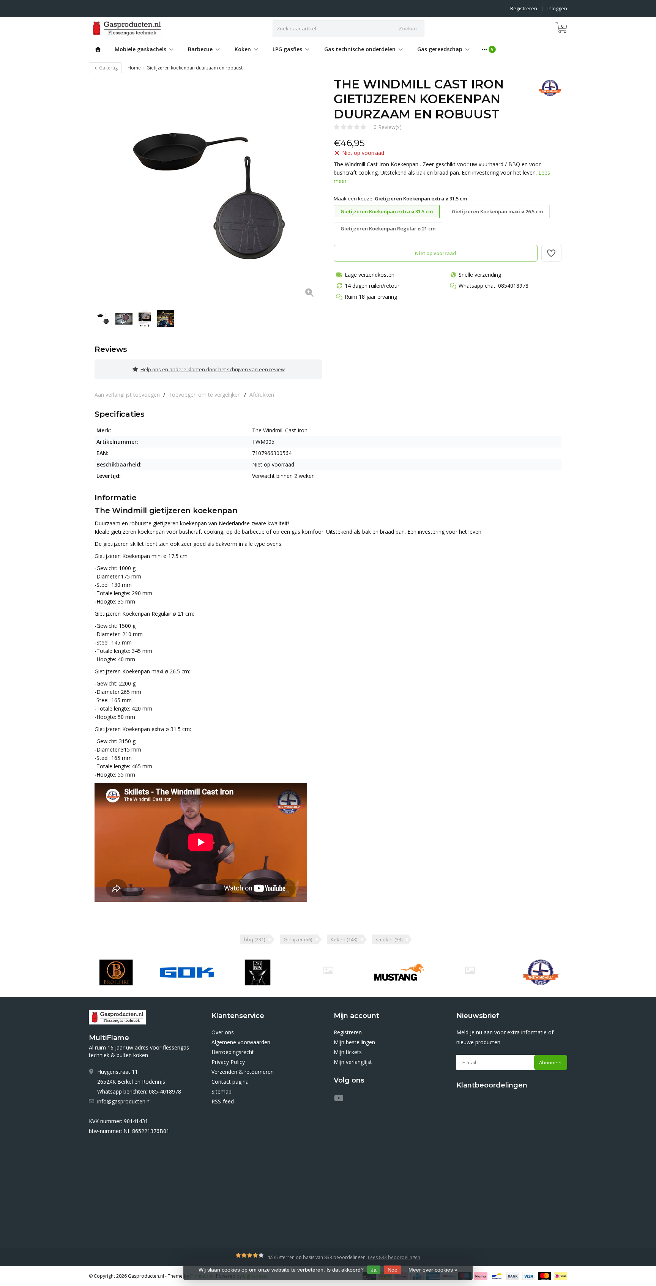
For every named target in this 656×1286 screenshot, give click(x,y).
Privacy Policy (228, 1061)
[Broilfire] (116, 972)
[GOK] (186, 972)
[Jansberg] (257, 972)
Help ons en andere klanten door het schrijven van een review (212, 369)
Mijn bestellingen (354, 1042)
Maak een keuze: (400, 198)
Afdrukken (261, 394)
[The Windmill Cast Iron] (547, 88)
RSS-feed (222, 1101)
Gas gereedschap (439, 49)
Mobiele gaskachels (140, 49)
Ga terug (108, 68)
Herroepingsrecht (232, 1052)
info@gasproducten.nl (124, 1101)
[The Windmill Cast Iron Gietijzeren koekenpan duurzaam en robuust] (208, 190)
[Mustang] (328, 970)
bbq (254, 939)
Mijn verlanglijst (353, 1061)
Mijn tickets (348, 1052)
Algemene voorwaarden (240, 1042)
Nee (392, 1270)
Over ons (222, 1032)
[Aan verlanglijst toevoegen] (551, 253)
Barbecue (200, 49)
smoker (389, 939)
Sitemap (221, 1091)
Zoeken (408, 28)
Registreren (523, 8)
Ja (374, 1270)
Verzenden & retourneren (242, 1071)
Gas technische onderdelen (360, 49)
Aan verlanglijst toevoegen (127, 394)
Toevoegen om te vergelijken (205, 394)
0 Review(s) (388, 127)
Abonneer (550, 1062)
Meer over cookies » (432, 1270)
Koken (243, 49)
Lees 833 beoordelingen (394, 1257)
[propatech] (470, 970)
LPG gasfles (287, 49)
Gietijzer (298, 939)
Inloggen (557, 8)
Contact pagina (230, 1081)
